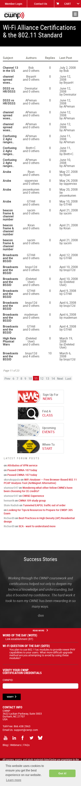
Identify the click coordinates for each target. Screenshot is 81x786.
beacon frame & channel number (8, 214)
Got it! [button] (62, 773)
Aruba (7, 172)
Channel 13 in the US (10, 69)
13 (47, 378)
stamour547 (11, 487)
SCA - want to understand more (37, 526)
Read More (38, 630)
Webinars (15, 745)
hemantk (9, 500)
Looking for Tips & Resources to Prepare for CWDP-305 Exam (38, 511)
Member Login (13, 3)
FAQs (26, 745)
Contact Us (40, 3)
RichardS (9, 518)
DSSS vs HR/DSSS (9, 90)
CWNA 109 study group (32, 500)
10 (30, 378)
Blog (5, 745)
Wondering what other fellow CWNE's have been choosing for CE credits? (38, 489)
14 (53, 378)
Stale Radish (11, 505)
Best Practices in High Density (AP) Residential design (39, 519)
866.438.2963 (22, 726)
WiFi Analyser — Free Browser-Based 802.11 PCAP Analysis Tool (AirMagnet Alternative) (40, 481)
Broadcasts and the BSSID (10, 258)
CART (67, 3)
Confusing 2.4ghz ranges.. (10, 139)
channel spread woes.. (8, 79)
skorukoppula (12, 479)
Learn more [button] (13, 780)
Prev (7, 378)
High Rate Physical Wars (9, 341)
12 (42, 378)
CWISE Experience (33, 496)
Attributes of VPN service (22, 465)
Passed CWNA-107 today (22, 470)
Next (60, 378)
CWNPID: (8, 680)
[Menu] (75, 14)
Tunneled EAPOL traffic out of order (44, 505)
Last (68, 378)
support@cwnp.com (26, 730)
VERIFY (10, 696)
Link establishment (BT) (19, 639)
